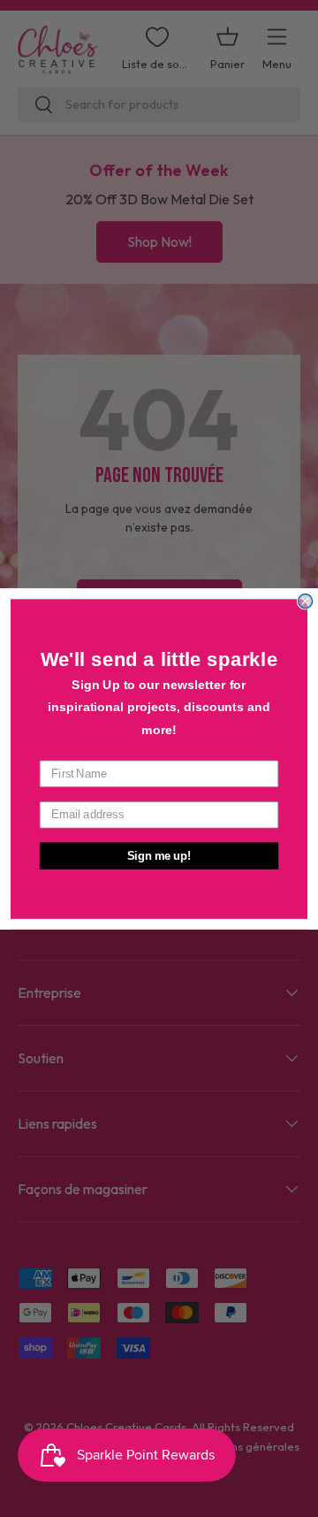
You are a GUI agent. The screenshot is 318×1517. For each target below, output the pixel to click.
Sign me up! (159, 855)
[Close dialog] (306, 601)
